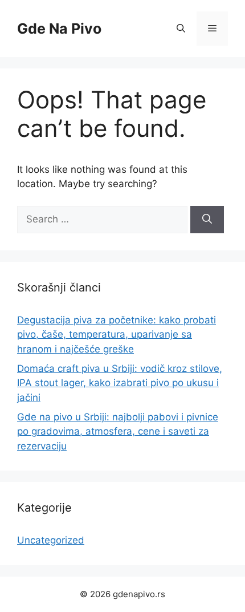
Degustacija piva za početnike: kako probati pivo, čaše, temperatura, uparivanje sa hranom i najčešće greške (116, 334)
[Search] (207, 219)
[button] (181, 28)
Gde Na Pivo (59, 28)
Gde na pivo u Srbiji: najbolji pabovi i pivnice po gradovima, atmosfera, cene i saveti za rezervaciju (117, 431)
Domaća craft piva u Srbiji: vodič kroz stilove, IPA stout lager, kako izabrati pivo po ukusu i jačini (119, 383)
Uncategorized (50, 540)
